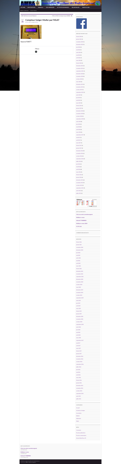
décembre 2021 (79, 65)
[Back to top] (118, 461)
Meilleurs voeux (80, 217)
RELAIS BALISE (76, 7)
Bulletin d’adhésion (24, 10)
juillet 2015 (78, 193)
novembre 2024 (79, 41)
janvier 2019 (79, 108)
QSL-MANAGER (50, 7)
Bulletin (36, 22)
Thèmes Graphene (32, 462)
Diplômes (40, 7)
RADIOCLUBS (86, 7)
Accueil (77, 407)
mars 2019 (78, 102)
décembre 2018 (79, 110)
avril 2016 (78, 169)
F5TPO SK (79, 226)
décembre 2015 (79, 180)
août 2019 (78, 95)
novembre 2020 (79, 76)
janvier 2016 (79, 177)
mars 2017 (78, 142)
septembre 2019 (80, 92)
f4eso (28, 22)
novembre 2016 (79, 153)
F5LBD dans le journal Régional (29, 15)
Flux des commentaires (81, 435)
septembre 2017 (80, 134)
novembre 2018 (79, 113)
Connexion (78, 430)
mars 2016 (78, 172)
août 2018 (78, 121)
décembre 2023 (79, 44)
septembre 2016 (80, 158)
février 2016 (79, 174)
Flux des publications (80, 432)
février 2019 (79, 105)
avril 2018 (78, 129)
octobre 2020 (79, 79)
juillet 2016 (78, 161)
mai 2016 (78, 166)
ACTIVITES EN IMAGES (63, 7)
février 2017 (79, 145)
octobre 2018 (79, 116)
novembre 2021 (79, 68)
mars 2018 (78, 132)
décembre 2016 (79, 150)
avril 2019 (78, 100)
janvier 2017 (79, 148)
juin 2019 (78, 97)
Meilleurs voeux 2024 (81, 223)
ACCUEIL (23, 7)
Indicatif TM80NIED (81, 220)
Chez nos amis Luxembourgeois (84, 214)
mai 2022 (78, 55)
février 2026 (79, 36)
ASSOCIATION (31, 7)
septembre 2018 (80, 118)
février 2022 (79, 63)
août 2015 (78, 190)
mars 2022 (78, 60)
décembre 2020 (79, 73)
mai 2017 (78, 137)
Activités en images (80, 410)
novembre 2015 (79, 182)
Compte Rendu (33, 10)
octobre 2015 (79, 185)
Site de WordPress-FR (81, 438)
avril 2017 (78, 140)
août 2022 (78, 52)
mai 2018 (78, 126)
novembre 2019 (79, 87)
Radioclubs (78, 418)
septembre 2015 (80, 188)
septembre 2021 (80, 71)
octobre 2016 (79, 156)
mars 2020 (78, 81)
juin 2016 (78, 164)
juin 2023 (78, 47)
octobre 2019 (79, 89)
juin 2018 (78, 124)
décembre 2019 (79, 84)
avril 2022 (78, 57)
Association (78, 413)
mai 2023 (78, 49)
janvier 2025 (79, 39)
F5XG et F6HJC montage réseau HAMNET (61, 15)
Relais (77, 421)
